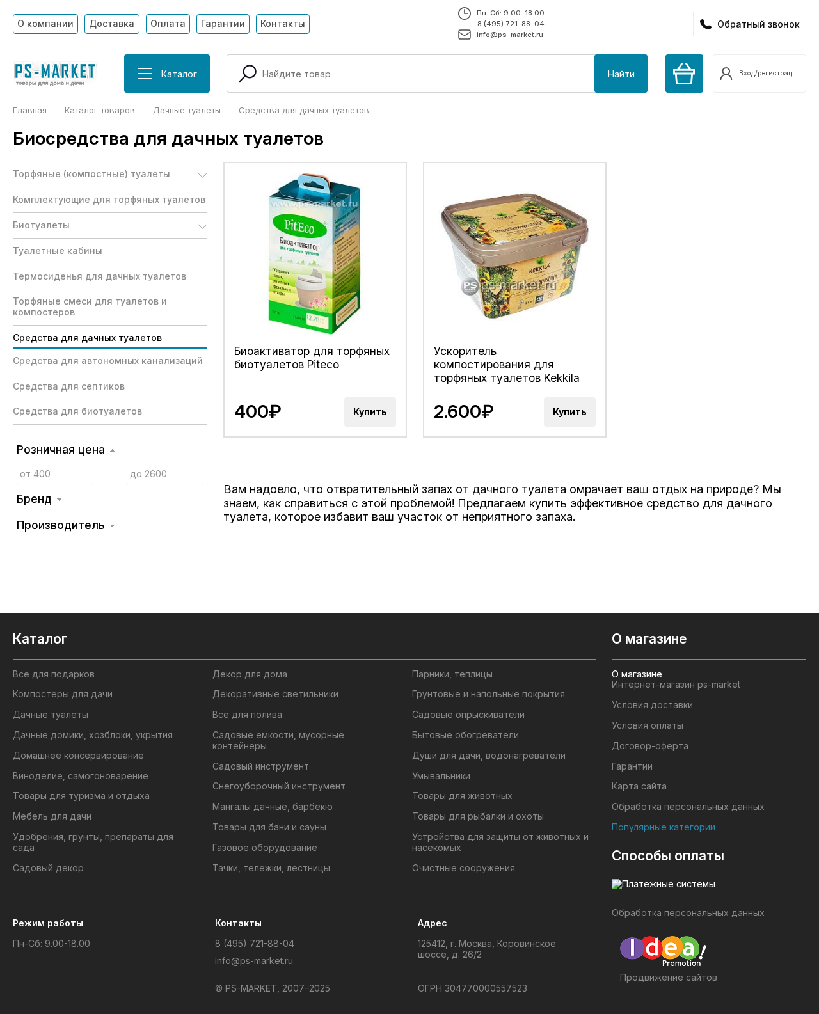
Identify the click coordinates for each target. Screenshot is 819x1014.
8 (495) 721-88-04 (511, 23)
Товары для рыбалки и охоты (478, 816)
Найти (621, 73)
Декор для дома (249, 674)
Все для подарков (54, 674)
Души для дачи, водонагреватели (489, 755)
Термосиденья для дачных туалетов (99, 276)
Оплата (168, 23)
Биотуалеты (41, 224)
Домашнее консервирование (78, 755)
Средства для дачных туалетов (87, 337)
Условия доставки (652, 705)
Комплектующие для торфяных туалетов (109, 199)
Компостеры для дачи (63, 694)
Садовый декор (48, 868)
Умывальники (441, 776)
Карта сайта (639, 786)
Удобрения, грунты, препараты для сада (93, 842)
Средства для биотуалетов (77, 411)
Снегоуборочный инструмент (279, 786)
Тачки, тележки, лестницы (271, 868)
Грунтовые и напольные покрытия (488, 694)
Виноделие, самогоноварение (80, 776)
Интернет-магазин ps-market (676, 684)
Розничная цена (61, 449)
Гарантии (223, 23)
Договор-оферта (650, 746)
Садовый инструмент (260, 766)
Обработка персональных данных (688, 807)
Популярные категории (663, 827)
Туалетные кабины (57, 250)
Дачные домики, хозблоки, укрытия (93, 735)
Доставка (111, 23)
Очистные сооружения (463, 868)
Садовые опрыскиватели (468, 714)
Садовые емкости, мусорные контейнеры (278, 740)
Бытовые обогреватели (465, 735)
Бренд (34, 498)
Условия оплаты (647, 725)
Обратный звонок (758, 24)
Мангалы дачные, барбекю (272, 807)
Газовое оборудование (264, 848)
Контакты (282, 23)
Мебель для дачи (52, 816)
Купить (370, 411)
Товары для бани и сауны (269, 827)
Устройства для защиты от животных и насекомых (500, 842)
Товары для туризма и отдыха (81, 796)
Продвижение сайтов (668, 977)
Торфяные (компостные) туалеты (91, 173)
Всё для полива (247, 714)
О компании (45, 23)
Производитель (61, 525)
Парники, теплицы (452, 674)
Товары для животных (462, 796)
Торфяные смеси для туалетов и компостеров (90, 306)
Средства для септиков (69, 386)
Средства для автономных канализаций (108, 360)
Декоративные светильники (275, 694)
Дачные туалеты (50, 714)
